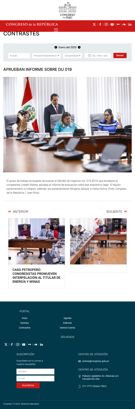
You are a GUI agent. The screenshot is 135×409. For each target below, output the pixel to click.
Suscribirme (28, 385)
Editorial (67, 323)
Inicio (24, 318)
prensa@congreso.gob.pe (95, 361)
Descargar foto (115, 160)
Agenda (67, 318)
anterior (20, 212)
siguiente (114, 212)
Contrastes (24, 327)
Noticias (24, 323)
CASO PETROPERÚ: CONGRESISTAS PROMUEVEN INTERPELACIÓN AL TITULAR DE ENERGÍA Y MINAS (36, 276)
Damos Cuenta (67, 327)
